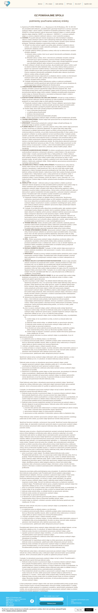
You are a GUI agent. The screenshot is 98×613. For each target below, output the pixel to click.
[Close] (96, 609)
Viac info (79, 610)
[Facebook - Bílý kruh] (32, 601)
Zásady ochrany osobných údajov (16, 611)
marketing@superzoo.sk (57, 221)
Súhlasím (89, 610)
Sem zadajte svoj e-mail (51, 596)
